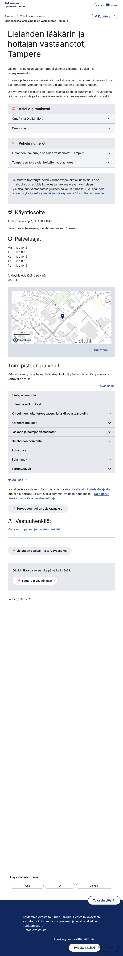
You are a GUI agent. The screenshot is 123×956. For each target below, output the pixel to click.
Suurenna (101, 350)
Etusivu (9, 16)
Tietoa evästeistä (34, 930)
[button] (27, 886)
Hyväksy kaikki (84, 947)
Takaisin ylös (102, 900)
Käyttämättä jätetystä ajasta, (91, 489)
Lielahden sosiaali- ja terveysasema (41, 550)
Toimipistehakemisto (32, 16)
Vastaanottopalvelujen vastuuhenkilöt (34, 529)
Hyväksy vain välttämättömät (74, 939)
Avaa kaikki (107, 386)
